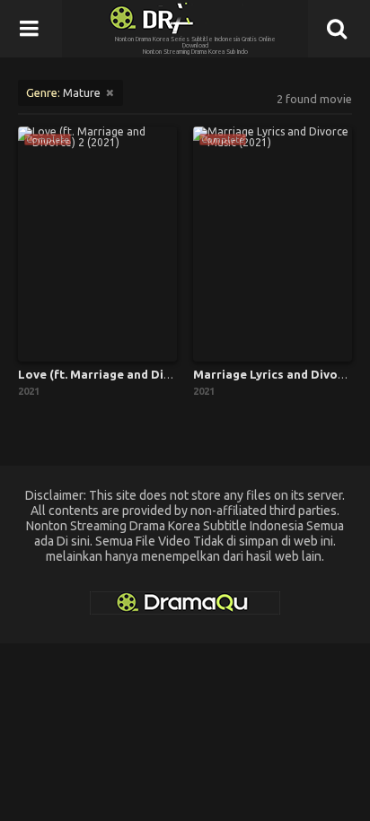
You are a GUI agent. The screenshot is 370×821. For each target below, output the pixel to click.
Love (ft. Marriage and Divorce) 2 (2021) (132, 374)
